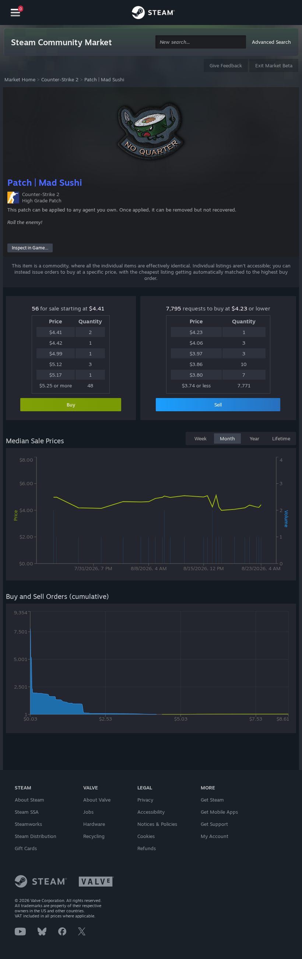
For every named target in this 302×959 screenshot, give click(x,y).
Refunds (146, 848)
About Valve (96, 800)
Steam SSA (27, 812)
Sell (218, 405)
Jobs (88, 812)
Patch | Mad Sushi (104, 79)
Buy (71, 405)
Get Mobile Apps (219, 812)
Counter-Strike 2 (59, 79)
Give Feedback (226, 65)
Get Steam (212, 800)
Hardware (94, 824)
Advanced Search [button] (271, 42)
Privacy (145, 800)
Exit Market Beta (273, 65)
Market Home (19, 79)
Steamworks (28, 824)
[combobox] (201, 42)
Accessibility (151, 812)
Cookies (146, 836)
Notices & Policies (157, 824)
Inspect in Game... (30, 248)
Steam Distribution (35, 836)
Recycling (94, 836)
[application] (151, 516)
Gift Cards (26, 848)
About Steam (29, 800)
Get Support (214, 824)
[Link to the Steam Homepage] (153, 13)
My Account (214, 836)
